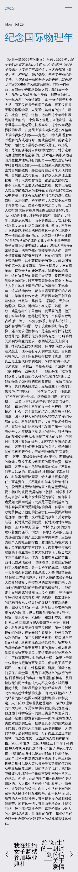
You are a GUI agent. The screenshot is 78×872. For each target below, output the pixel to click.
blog (8, 24)
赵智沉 (10, 8)
